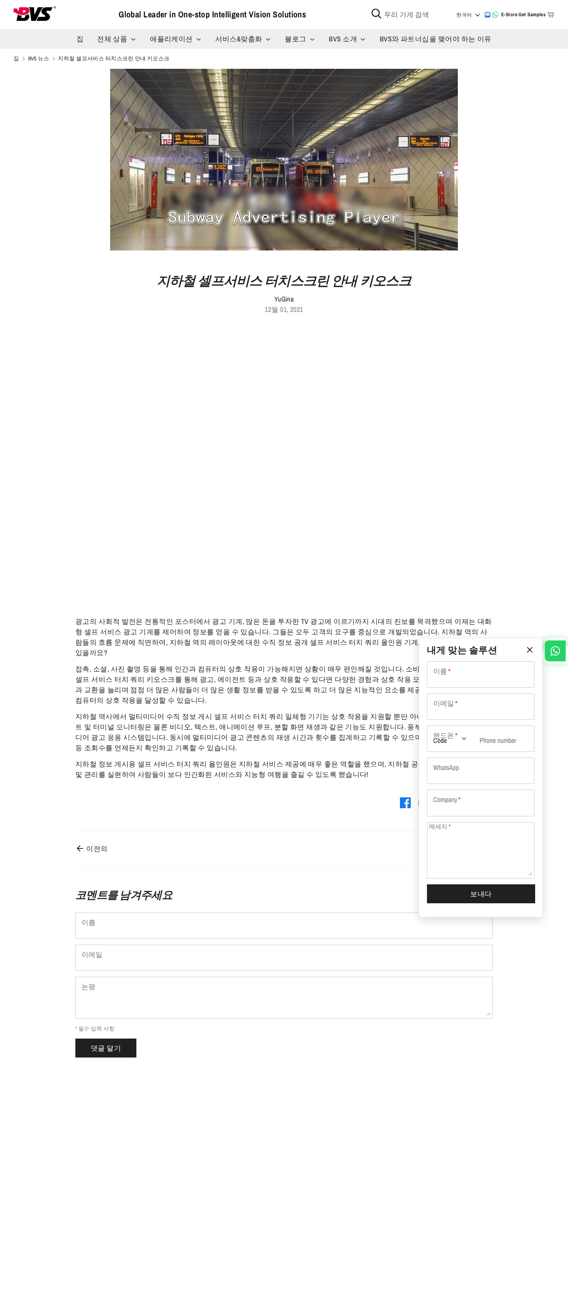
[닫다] (529, 650)
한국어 (464, 15)
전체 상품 (113, 39)
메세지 (440, 826)
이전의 (96, 848)
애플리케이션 (172, 39)
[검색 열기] (376, 13)
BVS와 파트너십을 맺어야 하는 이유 (435, 39)
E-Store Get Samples (523, 14)
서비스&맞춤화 (239, 39)
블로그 (296, 39)
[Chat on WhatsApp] (495, 14)
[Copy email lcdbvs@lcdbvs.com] (487, 14)
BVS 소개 (344, 39)
